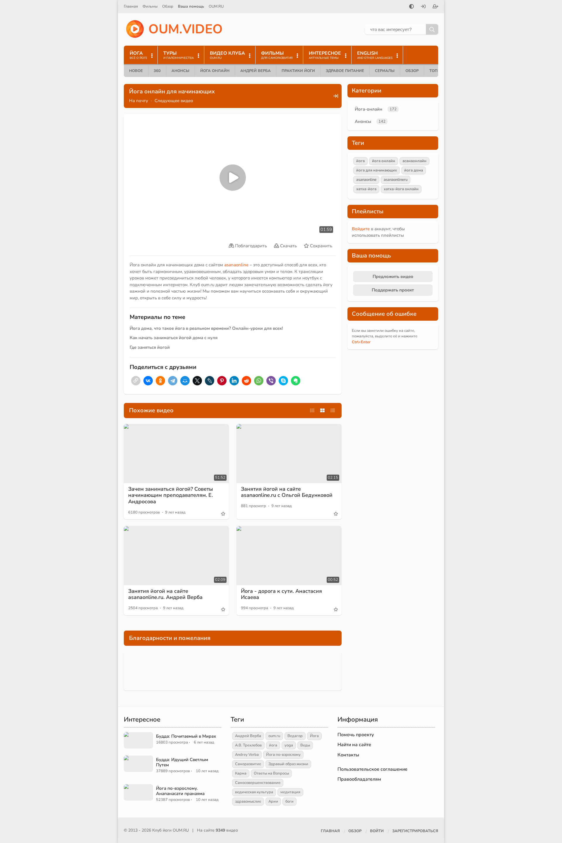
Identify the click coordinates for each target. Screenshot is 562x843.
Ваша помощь (191, 6)
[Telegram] (172, 380)
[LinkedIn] (234, 380)
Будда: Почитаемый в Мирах (186, 736)
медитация (290, 792)
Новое (136, 70)
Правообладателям (359, 779)
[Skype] (283, 380)
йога (360, 161)
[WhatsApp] (258, 380)
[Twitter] (197, 380)
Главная (131, 6)
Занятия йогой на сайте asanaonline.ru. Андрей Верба (165, 594)
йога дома (413, 170)
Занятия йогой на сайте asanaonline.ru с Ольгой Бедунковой (287, 492)
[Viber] (271, 380)
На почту (138, 101)
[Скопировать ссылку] (135, 380)
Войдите (361, 229)
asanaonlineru (395, 179)
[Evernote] (295, 380)
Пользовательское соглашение (372, 769)
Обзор (167, 6)
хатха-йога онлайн (401, 189)
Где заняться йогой (150, 347)
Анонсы (180, 70)
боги (289, 801)
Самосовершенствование (257, 782)
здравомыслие (248, 801)
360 (157, 70)
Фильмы (150, 6)
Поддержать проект (393, 290)
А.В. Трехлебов (248, 745)
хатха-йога (366, 189)
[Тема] (411, 7)
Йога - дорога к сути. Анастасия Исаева (281, 594)
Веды (305, 745)
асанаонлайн (414, 161)
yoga (289, 745)
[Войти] (423, 7)
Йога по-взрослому (283, 754)
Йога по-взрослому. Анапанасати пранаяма (180, 790)
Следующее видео (174, 101)
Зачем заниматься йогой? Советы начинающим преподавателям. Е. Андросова (170, 495)
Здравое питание (345, 70)
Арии (273, 801)
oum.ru (274, 736)
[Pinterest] (222, 380)
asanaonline (236, 265)
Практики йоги (298, 70)
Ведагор (295, 736)
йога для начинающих (376, 170)
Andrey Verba (247, 754)
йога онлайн (383, 161)
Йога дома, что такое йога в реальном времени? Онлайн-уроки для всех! (206, 328)
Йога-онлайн (368, 109)
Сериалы (385, 70)
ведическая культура (254, 792)
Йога (314, 736)
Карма (240, 773)
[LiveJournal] (209, 380)
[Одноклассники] (160, 380)
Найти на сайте (354, 744)
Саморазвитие (248, 764)
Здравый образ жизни (288, 764)
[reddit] (246, 380)
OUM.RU (216, 6)
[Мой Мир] (185, 380)
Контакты (348, 755)
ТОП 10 (436, 70)
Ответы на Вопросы (271, 773)
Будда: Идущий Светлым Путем (182, 762)
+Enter (361, 342)
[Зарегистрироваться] (435, 7)
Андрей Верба (255, 70)
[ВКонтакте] (148, 380)
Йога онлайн (214, 70)
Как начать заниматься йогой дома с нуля (173, 338)
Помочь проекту (355, 735)
